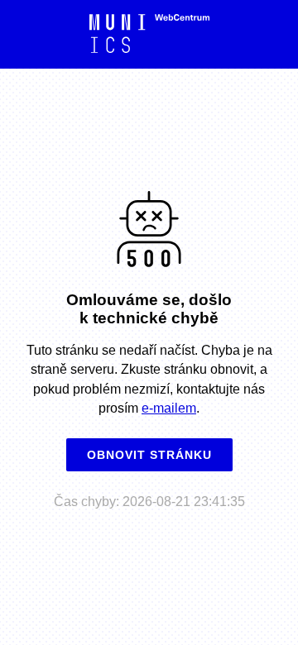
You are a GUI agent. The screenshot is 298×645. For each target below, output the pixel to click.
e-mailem (169, 408)
